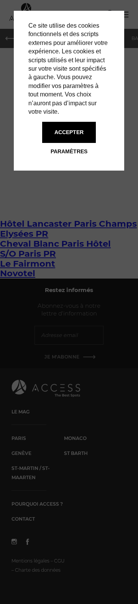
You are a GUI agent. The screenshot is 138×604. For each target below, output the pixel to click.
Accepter (69, 132)
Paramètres (69, 151)
